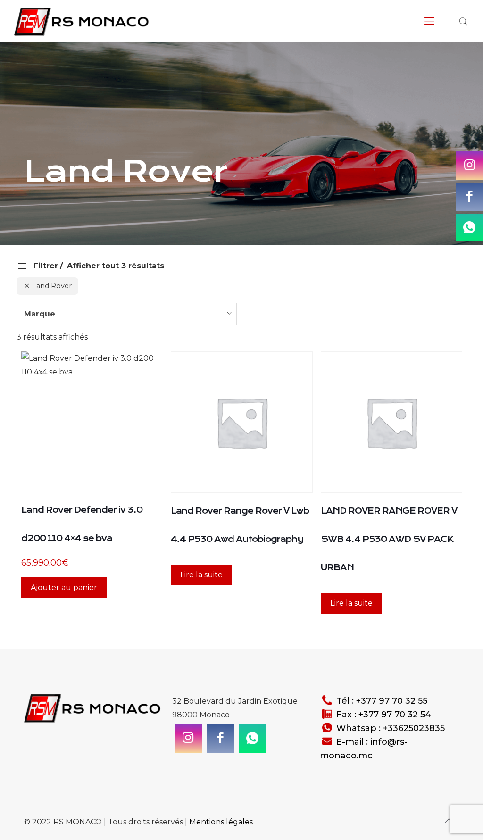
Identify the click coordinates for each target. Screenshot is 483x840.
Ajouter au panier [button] (64, 587)
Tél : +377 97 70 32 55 (381, 701)
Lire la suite (201, 574)
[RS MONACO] (82, 21)
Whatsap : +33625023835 (390, 728)
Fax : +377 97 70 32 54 (383, 714)
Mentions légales (221, 821)
